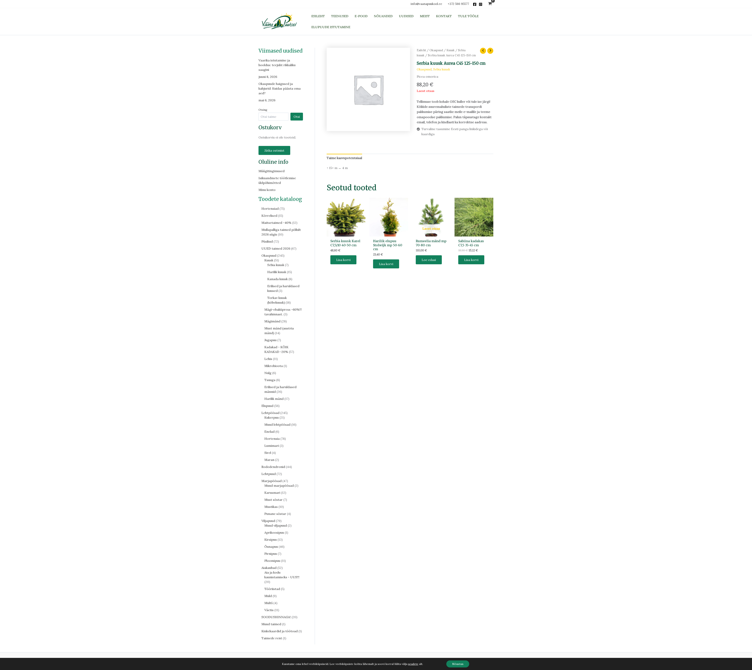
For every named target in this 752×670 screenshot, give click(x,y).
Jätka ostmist (274, 150)
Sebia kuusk (441, 69)
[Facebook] (474, 4)
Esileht (421, 50)
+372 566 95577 (458, 4)
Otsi (297, 117)
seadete (413, 664)
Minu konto (267, 190)
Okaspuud (436, 50)
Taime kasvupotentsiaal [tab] (344, 158)
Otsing (262, 110)
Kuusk (450, 50)
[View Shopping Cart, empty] (490, 4)
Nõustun (457, 664)
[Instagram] (480, 4)
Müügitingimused (271, 171)
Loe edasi (429, 260)
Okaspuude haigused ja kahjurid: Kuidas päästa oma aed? (279, 88)
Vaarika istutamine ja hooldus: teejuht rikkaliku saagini (277, 65)
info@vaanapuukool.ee (427, 4)
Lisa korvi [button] (343, 260)
